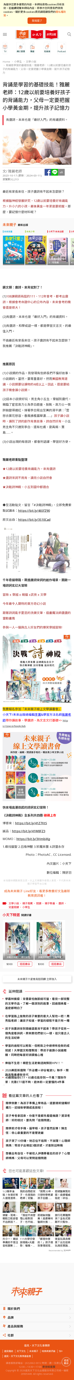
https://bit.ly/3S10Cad (34, 520)
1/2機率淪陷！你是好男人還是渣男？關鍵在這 (10, 1195)
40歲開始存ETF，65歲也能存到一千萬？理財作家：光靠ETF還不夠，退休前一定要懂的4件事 (35, 1079)
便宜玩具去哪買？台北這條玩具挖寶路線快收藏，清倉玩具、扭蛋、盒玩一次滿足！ (62, 1242)
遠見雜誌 (8, 1351)
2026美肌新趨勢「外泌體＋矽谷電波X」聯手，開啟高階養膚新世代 (37, 1072)
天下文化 (21, 1351)
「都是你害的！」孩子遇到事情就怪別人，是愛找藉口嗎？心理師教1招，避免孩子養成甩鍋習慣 (45, 1242)
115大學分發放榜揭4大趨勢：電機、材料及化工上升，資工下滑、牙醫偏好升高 (27, 1242)
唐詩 (61, 903)
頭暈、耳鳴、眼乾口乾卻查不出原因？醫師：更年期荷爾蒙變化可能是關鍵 (10, 1219)
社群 (11, 1335)
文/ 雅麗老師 (12, 171)
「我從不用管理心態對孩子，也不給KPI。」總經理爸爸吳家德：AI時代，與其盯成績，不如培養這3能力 (27, 1219)
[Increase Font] (61, 172)
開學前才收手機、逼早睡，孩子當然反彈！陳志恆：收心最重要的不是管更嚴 (36, 1130)
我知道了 (37, 20)
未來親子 (33, 1351)
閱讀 (38, 903)
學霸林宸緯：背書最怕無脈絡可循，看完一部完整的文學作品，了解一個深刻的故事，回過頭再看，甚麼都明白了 (37, 1003)
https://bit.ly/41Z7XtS (31, 823)
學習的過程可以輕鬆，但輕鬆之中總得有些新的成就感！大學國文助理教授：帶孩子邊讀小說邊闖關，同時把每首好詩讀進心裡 (37, 1050)
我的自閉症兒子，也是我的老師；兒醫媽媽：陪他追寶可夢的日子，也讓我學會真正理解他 (27, 1195)
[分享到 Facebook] (48, 172)
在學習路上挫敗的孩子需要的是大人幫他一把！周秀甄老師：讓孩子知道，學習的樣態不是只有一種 (37, 1018)
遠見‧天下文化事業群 (37, 1345)
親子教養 (50, 903)
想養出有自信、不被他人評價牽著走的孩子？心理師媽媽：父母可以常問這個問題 (38, 1155)
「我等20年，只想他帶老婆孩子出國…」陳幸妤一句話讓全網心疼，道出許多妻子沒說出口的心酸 (46, 1195)
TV (5, 51)
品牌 (11, 1317)
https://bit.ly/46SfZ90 (34, 511)
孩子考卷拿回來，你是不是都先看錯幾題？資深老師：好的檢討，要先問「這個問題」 (38, 1118)
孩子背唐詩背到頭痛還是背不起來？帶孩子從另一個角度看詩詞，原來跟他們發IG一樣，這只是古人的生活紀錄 (37, 1033)
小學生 (18, 61)
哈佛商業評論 (48, 1351)
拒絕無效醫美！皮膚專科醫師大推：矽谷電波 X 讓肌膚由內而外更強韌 (45, 1219)
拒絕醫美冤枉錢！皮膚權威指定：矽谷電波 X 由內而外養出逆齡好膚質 (63, 1195)
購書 (32, 51)
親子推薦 (27, 903)
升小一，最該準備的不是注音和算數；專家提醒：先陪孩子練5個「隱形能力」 (10, 1242)
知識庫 (47, 51)
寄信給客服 (48, 1366)
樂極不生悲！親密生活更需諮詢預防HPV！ (33, 1063)
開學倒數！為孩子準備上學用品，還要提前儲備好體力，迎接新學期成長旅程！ (38, 1105)
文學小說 (31, 61)
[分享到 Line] (54, 172)
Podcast (62, 51)
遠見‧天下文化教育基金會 (17, 1356)
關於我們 (14, 1308)
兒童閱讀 (14, 907)
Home (6, 61)
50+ (60, 1351)
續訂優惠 (21, 51)
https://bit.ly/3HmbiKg (33, 839)
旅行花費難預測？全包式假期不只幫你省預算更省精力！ (62, 1219)
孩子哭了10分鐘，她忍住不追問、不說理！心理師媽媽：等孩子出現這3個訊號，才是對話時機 (38, 1143)
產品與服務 (15, 1326)
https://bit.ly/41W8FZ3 (28, 831)
